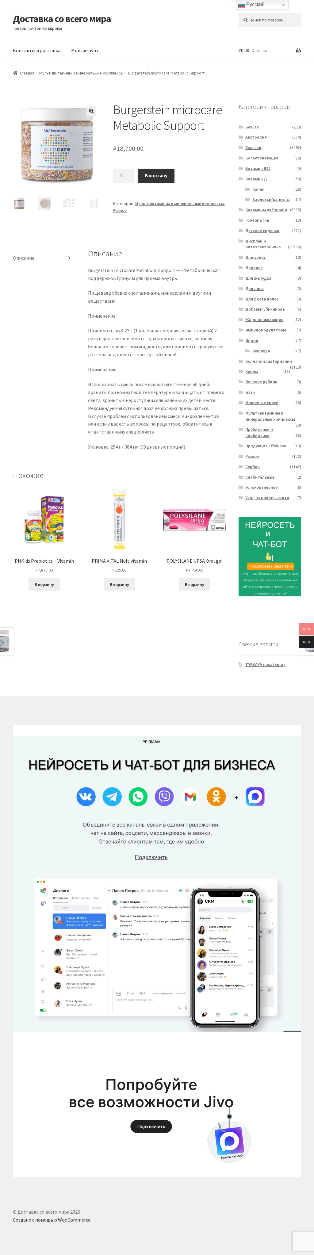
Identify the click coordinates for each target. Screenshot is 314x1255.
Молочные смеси (261, 402)
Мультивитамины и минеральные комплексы (81, 73)
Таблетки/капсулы (271, 199)
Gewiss (252, 127)
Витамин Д (256, 179)
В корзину (156, 175)
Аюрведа (261, 351)
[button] (91, 111)
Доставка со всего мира (62, 19)
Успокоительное (261, 487)
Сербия (252, 466)
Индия (251, 340)
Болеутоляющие (261, 158)
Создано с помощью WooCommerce (51, 1220)
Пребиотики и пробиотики (259, 432)
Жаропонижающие (264, 319)
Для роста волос (262, 299)
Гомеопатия (257, 220)
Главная (27, 73)
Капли (258, 189)
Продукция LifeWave (265, 446)
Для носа (254, 288)
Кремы (251, 371)
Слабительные (259, 477)
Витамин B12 (257, 168)
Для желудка (258, 278)
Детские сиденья (262, 230)
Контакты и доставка (36, 50)
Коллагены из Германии (268, 361)
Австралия (256, 137)
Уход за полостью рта (267, 497)
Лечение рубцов (261, 382)
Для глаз (253, 267)
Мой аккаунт (85, 50)
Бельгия (253, 147)
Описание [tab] (23, 258)
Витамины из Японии (266, 209)
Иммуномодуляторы (265, 330)
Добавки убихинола (265, 309)
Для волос (255, 257)
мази (250, 392)
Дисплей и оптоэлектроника (263, 244)
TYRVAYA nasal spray (265, 664)
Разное (120, 210)
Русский (255, 4)
